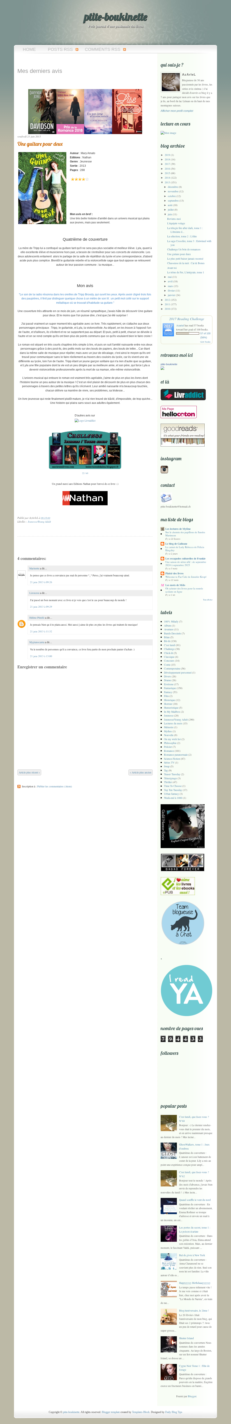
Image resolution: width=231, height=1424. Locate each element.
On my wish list (172, 739)
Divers (167, 676)
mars (170, 286)
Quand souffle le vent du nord (195, 1200)
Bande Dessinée (172, 633)
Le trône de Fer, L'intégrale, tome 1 (185, 272)
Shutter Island (186, 1338)
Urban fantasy (171, 793)
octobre (172, 196)
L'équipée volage (176, 223)
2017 (167, 164)
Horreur (168, 703)
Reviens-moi (174, 218)
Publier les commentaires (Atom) (54, 786)
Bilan (167, 637)
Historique (169, 700)
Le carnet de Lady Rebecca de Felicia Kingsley (184, 548)
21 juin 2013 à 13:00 (41, 656)
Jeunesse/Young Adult (39, 521)
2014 (167, 177)
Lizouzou (34, 593)
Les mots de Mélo (175, 585)
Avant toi (172, 268)
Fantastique (170, 688)
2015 (167, 173)
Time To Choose (173, 786)
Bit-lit (167, 641)
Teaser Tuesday (172, 774)
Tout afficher (208, 599)
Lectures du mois (173, 723)
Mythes (168, 731)
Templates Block (141, 1412)
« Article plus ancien (140, 772)
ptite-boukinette (115, 16)
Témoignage (170, 778)
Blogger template (111, 1412)
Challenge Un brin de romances (184, 249)
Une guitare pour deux (40, 144)
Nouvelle (168, 735)
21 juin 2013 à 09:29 (41, 606)
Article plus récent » (29, 772)
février (171, 290)
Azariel (180, 325)
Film (166, 696)
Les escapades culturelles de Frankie (185, 558)
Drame (167, 680)
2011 (167, 304)
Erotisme (168, 684)
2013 (167, 182)
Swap (167, 766)
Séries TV (169, 762)
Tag (166, 770)
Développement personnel (178, 672)
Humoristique (171, 707)
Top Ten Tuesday (173, 790)
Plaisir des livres (174, 573)
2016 (167, 168)
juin (170, 214)
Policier (168, 746)
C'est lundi (169, 645)
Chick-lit (168, 653)
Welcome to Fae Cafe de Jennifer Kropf (185, 576)
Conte (167, 664)
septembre (173, 200)
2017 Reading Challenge (186, 318)
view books (205, 341)
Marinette (34, 568)
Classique (169, 656)
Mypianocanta (36, 642)
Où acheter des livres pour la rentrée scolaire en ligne (184, 590)
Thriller (168, 782)
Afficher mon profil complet (177, 110)
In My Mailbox (172, 711)
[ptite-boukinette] (162, 369)
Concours (169, 660)
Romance (169, 750)
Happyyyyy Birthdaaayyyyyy (194, 1283)
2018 (167, 159)
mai (170, 277)
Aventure (168, 629)
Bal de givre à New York (192, 1255)
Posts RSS (60, 49)
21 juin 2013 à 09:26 (41, 582)
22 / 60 (85, 473)
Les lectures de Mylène (178, 529)
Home (29, 49)
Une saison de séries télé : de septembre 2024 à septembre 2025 (185, 563)
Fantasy (168, 692)
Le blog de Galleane (176, 544)
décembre (173, 187)
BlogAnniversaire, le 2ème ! (194, 1310)
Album (167, 625)
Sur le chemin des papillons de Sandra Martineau (185, 533)
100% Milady (171, 621)
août (170, 205)
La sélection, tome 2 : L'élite (182, 236)
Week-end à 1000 (173, 798)
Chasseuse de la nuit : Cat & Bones (186, 263)
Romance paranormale (176, 754)
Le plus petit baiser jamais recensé (185, 258)
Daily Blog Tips (173, 1412)
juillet (171, 209)
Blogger (192, 1396)
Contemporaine (172, 668)
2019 (167, 155)
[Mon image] (168, 133)
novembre (173, 191)
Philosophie (170, 743)
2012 (167, 299)
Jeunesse (168, 715)
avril (170, 281)
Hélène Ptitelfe (36, 617)
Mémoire (168, 727)
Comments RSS (102, 49)
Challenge (169, 649)
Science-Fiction (172, 758)
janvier (171, 295)
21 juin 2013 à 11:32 (41, 631)
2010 (167, 308)
